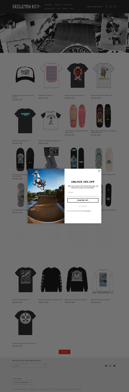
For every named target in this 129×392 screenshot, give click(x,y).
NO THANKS (83, 206)
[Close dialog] (99, 171)
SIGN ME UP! (82, 200)
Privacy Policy (88, 211)
